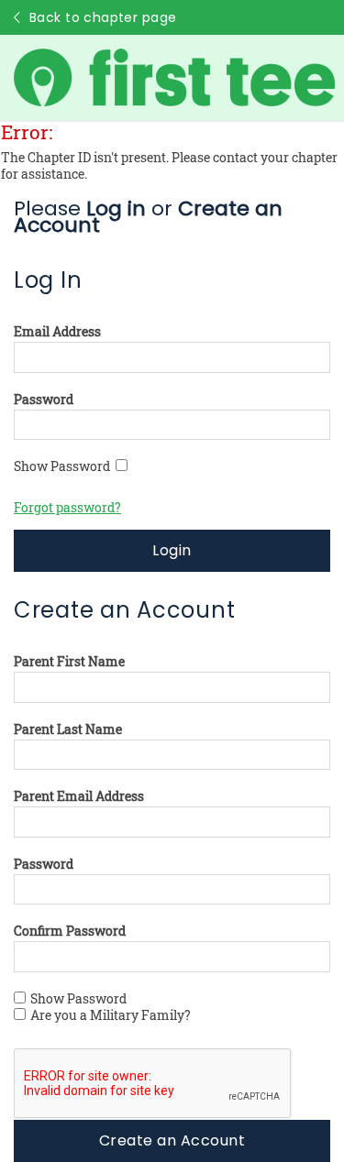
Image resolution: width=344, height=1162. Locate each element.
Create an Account (172, 1140)
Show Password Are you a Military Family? (110, 1007)
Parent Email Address (79, 796)
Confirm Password (70, 931)
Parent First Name (69, 661)
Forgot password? (67, 507)
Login (171, 550)
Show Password (65, 466)
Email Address (57, 331)
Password (43, 399)
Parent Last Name (68, 729)
